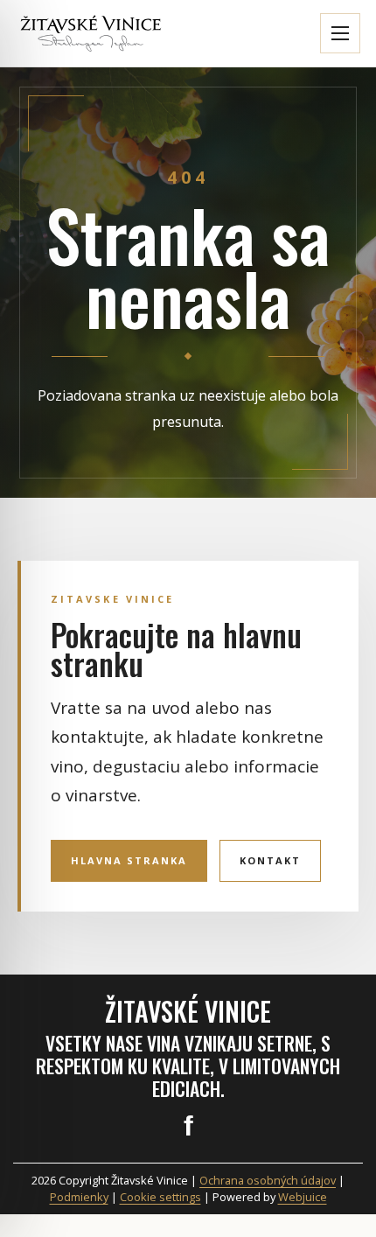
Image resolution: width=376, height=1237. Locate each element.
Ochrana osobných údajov (267, 1180)
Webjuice (302, 1197)
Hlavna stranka (129, 860)
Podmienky (79, 1197)
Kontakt (270, 860)
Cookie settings (160, 1197)
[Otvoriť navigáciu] (340, 33)
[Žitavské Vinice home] (91, 33)
